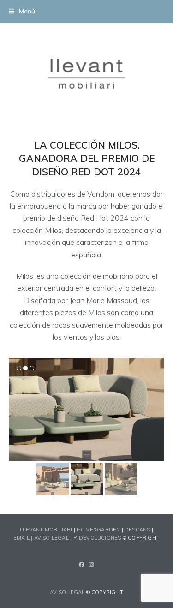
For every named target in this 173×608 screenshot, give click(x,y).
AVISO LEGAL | (53, 538)
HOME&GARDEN (98, 529)
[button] (22, 11)
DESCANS (137, 529)
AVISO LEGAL (67, 592)
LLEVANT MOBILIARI (47, 529)
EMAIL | (23, 538)
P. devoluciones (97, 538)
